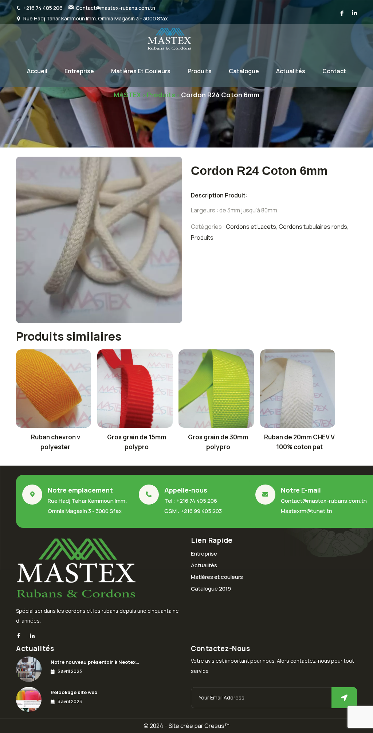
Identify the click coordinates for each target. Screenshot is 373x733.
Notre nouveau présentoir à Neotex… (95, 662)
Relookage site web (74, 692)
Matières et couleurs (140, 71)
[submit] (344, 697)
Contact (334, 71)
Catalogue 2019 (211, 588)
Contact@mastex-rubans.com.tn (115, 7)
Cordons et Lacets (251, 227)
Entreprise (79, 71)
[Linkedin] (32, 636)
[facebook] (18, 636)
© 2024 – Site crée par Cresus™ (186, 726)
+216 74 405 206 (43, 7)
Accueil (37, 71)
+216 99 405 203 (201, 511)
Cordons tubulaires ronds (313, 227)
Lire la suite (53, 390)
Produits (200, 71)
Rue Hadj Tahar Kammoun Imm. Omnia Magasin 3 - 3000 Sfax (95, 18)
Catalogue (244, 71)
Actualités (290, 71)
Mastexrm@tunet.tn (306, 511)
